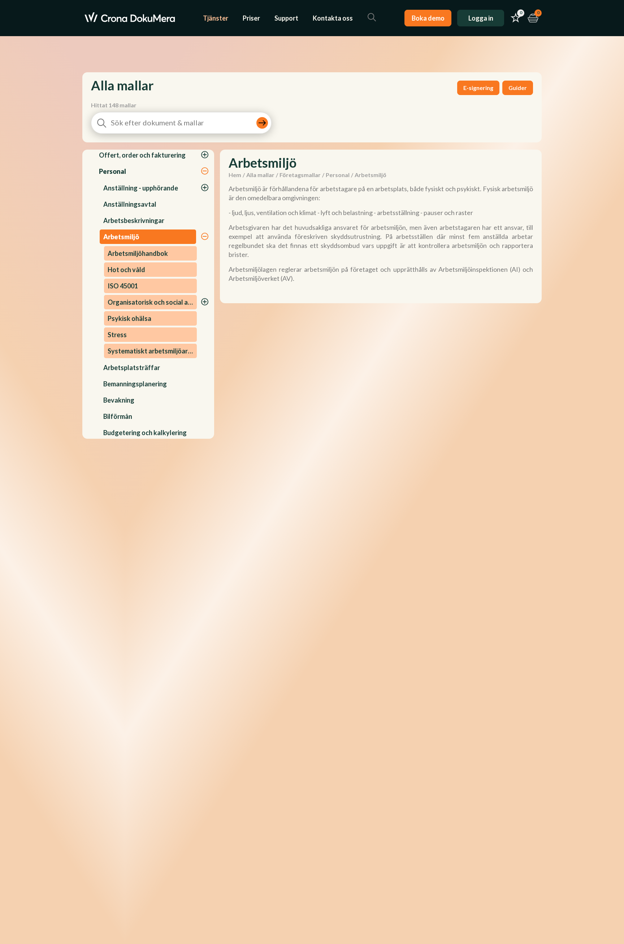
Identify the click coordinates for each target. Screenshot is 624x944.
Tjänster (215, 18)
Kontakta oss (333, 18)
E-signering (478, 87)
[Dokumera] (129, 18)
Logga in (480, 18)
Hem (235, 174)
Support (286, 18)
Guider (517, 87)
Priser (251, 18)
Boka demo (428, 18)
